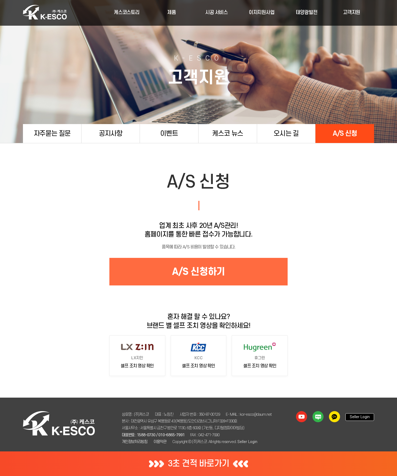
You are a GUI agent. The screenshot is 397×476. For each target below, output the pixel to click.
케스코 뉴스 (227, 133)
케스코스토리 (126, 12)
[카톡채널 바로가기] (334, 416)
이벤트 (169, 133)
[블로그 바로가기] (318, 416)
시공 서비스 (216, 12)
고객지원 (351, 12)
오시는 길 (286, 133)
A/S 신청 (345, 133)
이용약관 (159, 442)
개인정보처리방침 (134, 442)
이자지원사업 (261, 12)
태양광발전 (306, 12)
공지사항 (110, 133)
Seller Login (247, 442)
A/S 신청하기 (198, 271)
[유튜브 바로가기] (301, 416)
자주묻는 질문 (52, 133)
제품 (171, 12)
